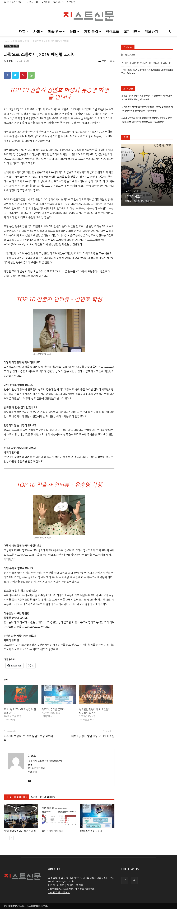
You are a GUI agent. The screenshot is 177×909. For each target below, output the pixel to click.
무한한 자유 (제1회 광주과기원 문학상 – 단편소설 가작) (144, 107)
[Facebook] (7, 75)
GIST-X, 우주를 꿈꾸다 (52, 709)
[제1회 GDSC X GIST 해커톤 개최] (21, 816)
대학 (22, 31)
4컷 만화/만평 (132, 191)
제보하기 (151, 31)
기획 (27, 41)
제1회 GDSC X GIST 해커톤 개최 (20, 831)
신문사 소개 (32, 2)
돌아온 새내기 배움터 (52, 831)
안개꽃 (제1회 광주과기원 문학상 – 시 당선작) (140, 95)
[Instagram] (134, 880)
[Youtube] (31, 781)
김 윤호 (9, 61)
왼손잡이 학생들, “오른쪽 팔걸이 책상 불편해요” (28, 738)
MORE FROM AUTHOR (43, 797)
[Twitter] (15, 75)
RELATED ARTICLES (16, 797)
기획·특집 (91, 31)
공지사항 (45, 2)
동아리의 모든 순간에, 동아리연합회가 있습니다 (146, 62)
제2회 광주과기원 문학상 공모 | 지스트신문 (145, 121)
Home (7, 41)
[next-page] (11, 838)
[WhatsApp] (31, 75)
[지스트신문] (88, 16)
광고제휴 (71, 2)
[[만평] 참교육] (147, 175)
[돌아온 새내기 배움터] (59, 816)
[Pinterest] (23, 75)
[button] (169, 32)
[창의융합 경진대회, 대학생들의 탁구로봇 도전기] (96, 694)
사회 (36, 31)
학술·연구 (55, 31)
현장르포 (112, 31)
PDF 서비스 (58, 2)
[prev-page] (6, 838)
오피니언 (130, 31)
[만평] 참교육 (128, 54)
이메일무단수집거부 (59, 892)
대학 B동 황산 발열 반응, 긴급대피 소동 (92, 736)
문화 (73, 31)
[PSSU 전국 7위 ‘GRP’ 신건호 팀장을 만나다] (21, 694)
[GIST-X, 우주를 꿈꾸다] (58, 694)
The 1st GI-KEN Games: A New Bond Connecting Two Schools (147, 71)
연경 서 (128, 201)
